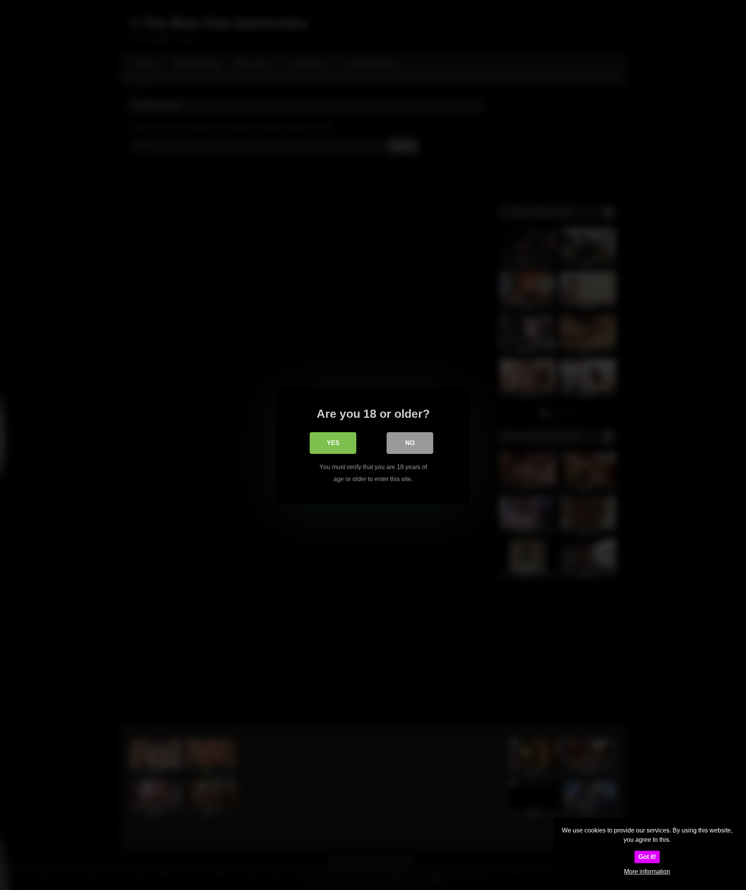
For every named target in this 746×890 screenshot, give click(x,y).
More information (647, 871)
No (410, 443)
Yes (333, 443)
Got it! (647, 856)
